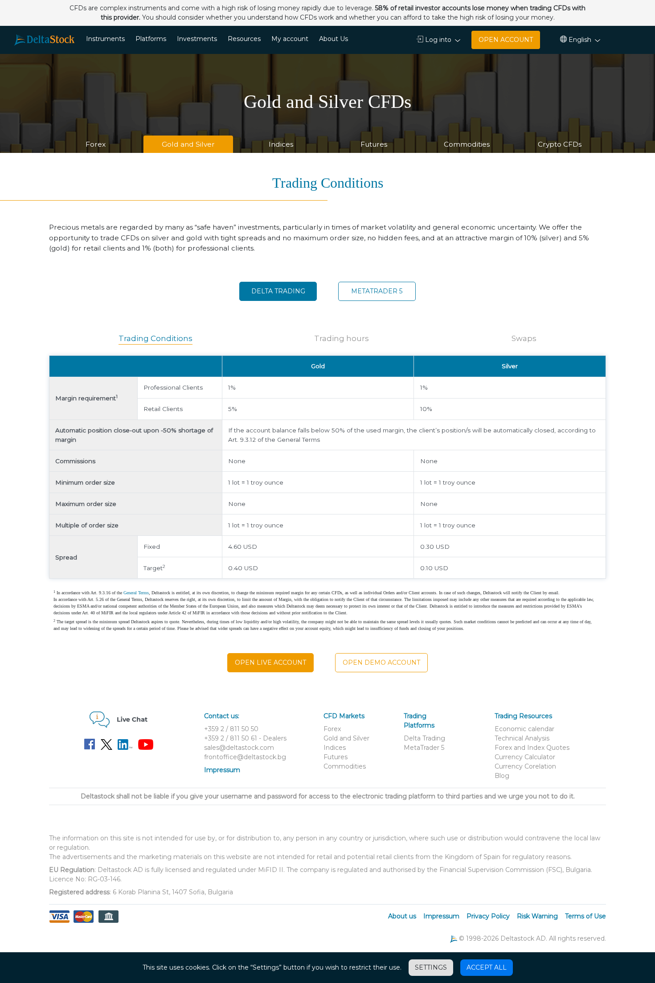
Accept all (487, 967)
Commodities (467, 144)
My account (289, 39)
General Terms (136, 592)
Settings (431, 967)
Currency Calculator (525, 757)
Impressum (222, 770)
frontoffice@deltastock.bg (245, 757)
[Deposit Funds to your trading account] (83, 922)
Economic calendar (524, 729)
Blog (502, 776)
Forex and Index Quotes (532, 748)
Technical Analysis (522, 738)
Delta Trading (278, 291)
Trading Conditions (155, 338)
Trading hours (341, 338)
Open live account (270, 662)
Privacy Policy (488, 916)
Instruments (105, 39)
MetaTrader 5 (376, 291)
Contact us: (221, 716)
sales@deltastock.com (239, 748)
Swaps (524, 338)
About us (402, 916)
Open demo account (381, 662)
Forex (96, 144)
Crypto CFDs (559, 144)
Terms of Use (585, 916)
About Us (333, 39)
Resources (244, 39)
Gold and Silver (188, 144)
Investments (197, 39)
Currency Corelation (525, 766)
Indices (281, 144)
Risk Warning (537, 916)
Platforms (150, 39)
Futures (373, 144)
